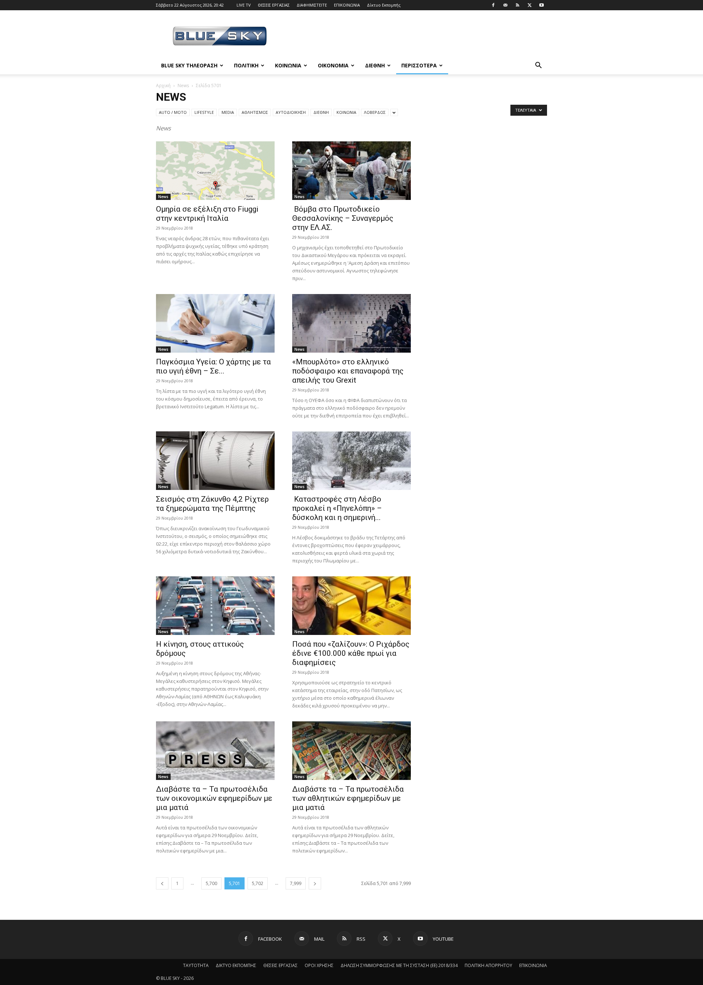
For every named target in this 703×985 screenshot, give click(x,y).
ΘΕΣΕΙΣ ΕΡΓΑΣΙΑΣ (274, 5)
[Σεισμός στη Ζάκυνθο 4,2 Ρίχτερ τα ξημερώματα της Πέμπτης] (215, 460)
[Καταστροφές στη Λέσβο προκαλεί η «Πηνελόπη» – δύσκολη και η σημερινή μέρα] (351, 460)
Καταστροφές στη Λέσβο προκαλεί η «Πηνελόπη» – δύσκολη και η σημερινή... (337, 508)
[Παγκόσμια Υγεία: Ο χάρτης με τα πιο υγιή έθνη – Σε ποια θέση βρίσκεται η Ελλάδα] (215, 323)
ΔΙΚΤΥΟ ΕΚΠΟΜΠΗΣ (236, 965)
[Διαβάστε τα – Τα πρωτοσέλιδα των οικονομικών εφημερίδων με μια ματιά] (215, 750)
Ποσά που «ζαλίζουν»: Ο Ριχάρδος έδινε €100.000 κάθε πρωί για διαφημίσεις (350, 653)
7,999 (295, 883)
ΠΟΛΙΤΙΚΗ (246, 65)
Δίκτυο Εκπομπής (384, 5)
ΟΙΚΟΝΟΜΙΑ (333, 65)
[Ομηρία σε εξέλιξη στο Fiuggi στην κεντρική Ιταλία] (215, 170)
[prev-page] (162, 883)
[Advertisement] (413, 37)
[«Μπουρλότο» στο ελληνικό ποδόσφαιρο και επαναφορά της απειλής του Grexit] (351, 323)
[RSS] (517, 5)
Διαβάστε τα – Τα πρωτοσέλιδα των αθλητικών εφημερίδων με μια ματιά (348, 798)
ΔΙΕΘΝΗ (375, 65)
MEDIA (228, 112)
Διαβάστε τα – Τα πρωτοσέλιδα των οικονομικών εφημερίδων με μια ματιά (214, 798)
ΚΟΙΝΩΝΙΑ (288, 65)
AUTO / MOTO (173, 112)
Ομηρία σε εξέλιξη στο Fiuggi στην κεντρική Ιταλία (207, 214)
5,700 (211, 883)
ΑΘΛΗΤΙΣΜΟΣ (255, 112)
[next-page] (315, 883)
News (183, 85)
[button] (538, 66)
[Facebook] (493, 5)
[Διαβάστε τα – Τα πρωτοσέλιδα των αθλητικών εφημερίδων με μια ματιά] (351, 750)
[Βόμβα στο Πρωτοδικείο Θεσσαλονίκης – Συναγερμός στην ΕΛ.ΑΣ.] (351, 170)
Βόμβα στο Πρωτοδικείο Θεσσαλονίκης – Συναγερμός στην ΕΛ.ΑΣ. (342, 218)
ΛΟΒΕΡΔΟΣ (375, 112)
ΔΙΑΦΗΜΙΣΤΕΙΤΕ (312, 5)
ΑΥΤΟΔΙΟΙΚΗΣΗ (291, 112)
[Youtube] (541, 5)
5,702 (257, 883)
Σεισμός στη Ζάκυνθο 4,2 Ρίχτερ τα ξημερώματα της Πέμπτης (212, 504)
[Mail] (505, 5)
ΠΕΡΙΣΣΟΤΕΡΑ (419, 65)
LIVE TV (244, 5)
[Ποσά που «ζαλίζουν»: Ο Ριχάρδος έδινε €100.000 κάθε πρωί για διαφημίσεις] (351, 605)
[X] (529, 5)
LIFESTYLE (204, 112)
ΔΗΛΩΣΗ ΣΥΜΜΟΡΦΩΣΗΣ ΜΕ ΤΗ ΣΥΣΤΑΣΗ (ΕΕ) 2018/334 (399, 965)
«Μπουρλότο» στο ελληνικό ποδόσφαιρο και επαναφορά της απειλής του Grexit (347, 370)
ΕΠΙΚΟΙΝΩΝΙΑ (347, 5)
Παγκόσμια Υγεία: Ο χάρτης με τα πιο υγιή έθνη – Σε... (213, 366)
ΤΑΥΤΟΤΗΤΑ (196, 965)
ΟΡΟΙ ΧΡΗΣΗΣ (319, 965)
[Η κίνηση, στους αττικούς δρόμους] (215, 605)
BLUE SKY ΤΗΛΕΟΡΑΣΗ (189, 65)
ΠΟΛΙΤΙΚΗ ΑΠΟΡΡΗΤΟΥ (488, 965)
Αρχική (163, 85)
